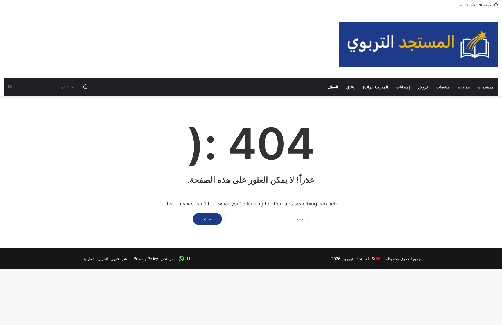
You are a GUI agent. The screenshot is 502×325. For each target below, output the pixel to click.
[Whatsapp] (181, 258)
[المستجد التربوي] (418, 44)
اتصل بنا (89, 258)
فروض (423, 87)
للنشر (126, 258)
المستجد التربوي (357, 258)
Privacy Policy (146, 258)
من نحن (167, 258)
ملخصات (443, 87)
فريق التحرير (108, 258)
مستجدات (486, 87)
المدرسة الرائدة (375, 87)
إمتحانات (403, 87)
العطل (333, 87)
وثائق (350, 87)
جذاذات (464, 87)
